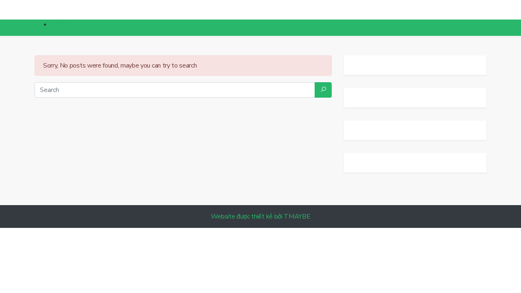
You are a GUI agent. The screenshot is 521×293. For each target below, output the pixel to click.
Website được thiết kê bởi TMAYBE (261, 216)
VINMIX (61, 24)
